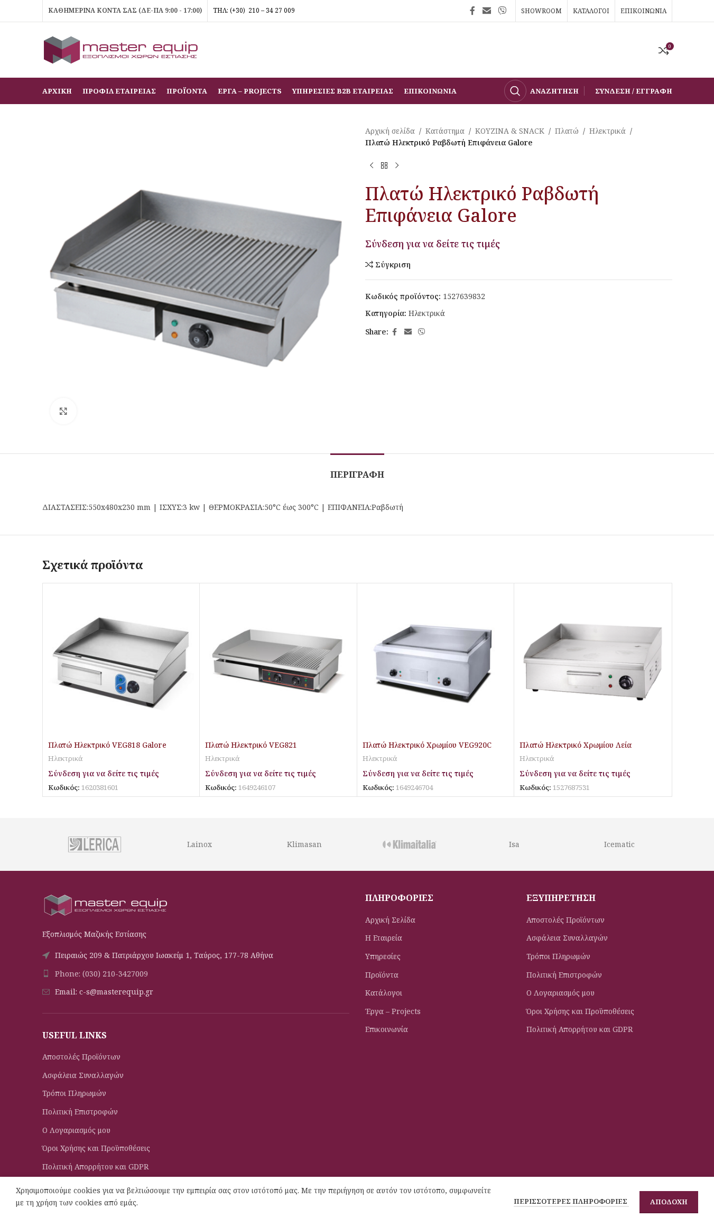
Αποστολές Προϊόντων (81, 1057)
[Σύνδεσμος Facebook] (472, 10)
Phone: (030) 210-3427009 (101, 974)
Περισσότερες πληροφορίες (571, 1201)
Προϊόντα (381, 975)
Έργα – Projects (393, 1011)
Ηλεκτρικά (607, 131)
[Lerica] (94, 844)
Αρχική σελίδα (390, 131)
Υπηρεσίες (383, 956)
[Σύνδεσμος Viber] (501, 10)
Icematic (619, 844)
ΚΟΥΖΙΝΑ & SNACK (509, 131)
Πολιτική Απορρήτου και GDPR (95, 1166)
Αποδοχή (669, 1201)
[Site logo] (121, 49)
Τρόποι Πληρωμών (74, 1093)
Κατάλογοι (383, 993)
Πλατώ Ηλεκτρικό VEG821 (251, 745)
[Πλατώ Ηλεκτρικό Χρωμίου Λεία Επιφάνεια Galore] (593, 662)
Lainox (199, 844)
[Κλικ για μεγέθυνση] (63, 411)
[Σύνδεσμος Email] (486, 10)
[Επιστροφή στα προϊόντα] (384, 166)
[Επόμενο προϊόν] (397, 166)
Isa (514, 844)
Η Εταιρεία (383, 938)
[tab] (357, 469)
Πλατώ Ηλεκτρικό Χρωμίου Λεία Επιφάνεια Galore (576, 750)
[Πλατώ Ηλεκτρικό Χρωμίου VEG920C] (436, 662)
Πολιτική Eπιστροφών (80, 1112)
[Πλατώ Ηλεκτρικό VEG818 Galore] (121, 662)
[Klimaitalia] (409, 844)
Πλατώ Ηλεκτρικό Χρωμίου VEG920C (427, 745)
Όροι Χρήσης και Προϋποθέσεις (96, 1148)
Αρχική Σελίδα (390, 920)
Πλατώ (567, 131)
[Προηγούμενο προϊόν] (371, 166)
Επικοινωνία (386, 1029)
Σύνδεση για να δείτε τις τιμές (432, 243)
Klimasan (304, 844)
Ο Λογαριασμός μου (76, 1130)
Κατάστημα (445, 131)
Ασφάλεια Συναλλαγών (83, 1075)
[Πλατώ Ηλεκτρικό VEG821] (278, 662)
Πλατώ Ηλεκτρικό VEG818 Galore (107, 745)
